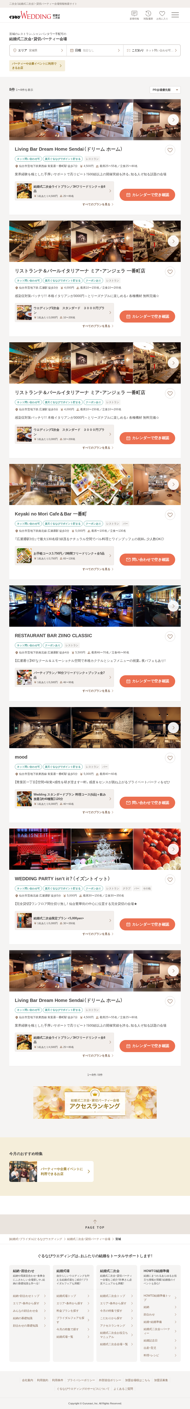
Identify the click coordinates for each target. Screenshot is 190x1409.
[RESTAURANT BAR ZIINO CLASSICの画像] (95, 606)
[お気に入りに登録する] (170, 150)
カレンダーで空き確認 (150, 195)
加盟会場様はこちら (137, 1380)
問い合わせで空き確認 (150, 559)
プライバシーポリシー (81, 1380)
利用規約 (42, 1380)
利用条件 (57, 1380)
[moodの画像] (95, 727)
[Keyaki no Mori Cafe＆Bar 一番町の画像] (95, 484)
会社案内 (27, 1380)
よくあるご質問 (123, 1388)
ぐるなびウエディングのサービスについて (83, 1388)
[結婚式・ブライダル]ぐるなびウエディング (35, 1239)
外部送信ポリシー (110, 1380)
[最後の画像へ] (173, 119)
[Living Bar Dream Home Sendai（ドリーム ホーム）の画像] (95, 119)
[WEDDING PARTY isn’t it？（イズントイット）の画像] (95, 849)
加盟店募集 (161, 1380)
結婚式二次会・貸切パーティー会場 (88, 1239)
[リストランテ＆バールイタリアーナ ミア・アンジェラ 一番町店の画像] (95, 241)
